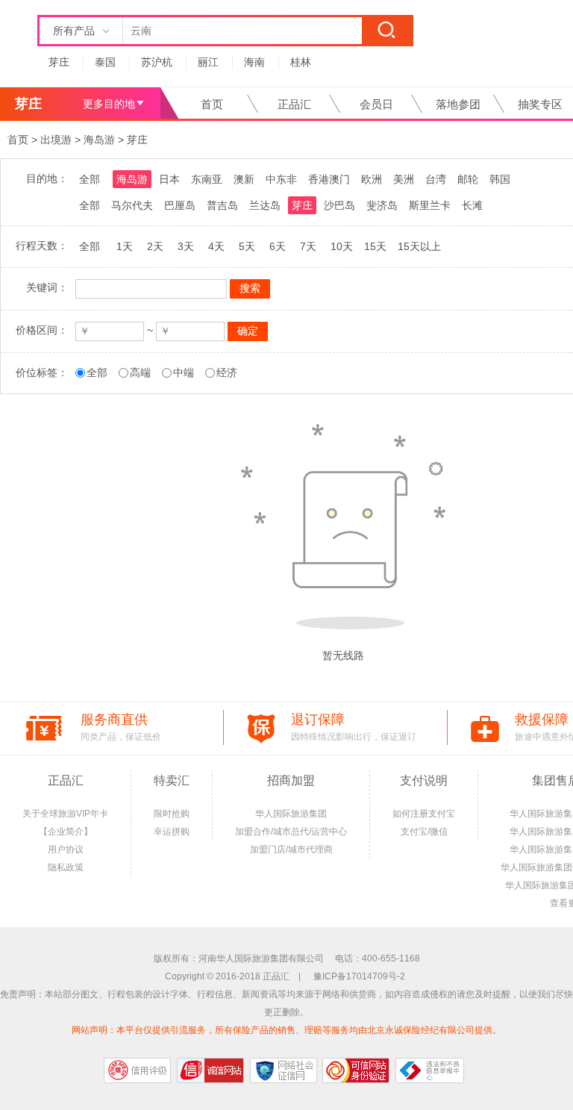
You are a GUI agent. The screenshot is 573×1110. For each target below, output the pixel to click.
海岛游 (99, 140)
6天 (277, 246)
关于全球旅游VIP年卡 (65, 813)
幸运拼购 (172, 831)
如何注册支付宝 (423, 813)
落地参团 (458, 104)
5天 (247, 246)
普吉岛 (222, 205)
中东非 (281, 179)
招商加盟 (291, 780)
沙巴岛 (339, 205)
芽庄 (58, 62)
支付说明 (424, 780)
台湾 (435, 179)
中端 (183, 372)
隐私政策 (66, 867)
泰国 (105, 62)
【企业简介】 (66, 831)
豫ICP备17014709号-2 (359, 976)
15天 (375, 246)
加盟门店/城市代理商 (291, 849)
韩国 (499, 179)
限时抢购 (172, 813)
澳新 (244, 179)
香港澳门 (329, 179)
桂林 (300, 62)
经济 (226, 372)
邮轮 (467, 179)
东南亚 (206, 179)
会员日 (376, 104)
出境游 (56, 140)
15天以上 (419, 246)
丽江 (208, 62)
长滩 (472, 205)
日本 (169, 179)
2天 (155, 246)
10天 (342, 246)
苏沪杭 (156, 62)
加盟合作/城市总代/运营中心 (291, 831)
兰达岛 (265, 205)
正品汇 (294, 104)
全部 (89, 179)
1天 (124, 246)
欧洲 (371, 179)
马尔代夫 (132, 205)
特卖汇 (172, 780)
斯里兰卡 (430, 205)
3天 (186, 246)
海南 (254, 62)
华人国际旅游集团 (291, 813)
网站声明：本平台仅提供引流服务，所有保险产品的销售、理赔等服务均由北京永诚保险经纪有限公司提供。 (286, 1030)
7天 (308, 246)
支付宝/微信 (424, 831)
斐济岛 (382, 205)
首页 (212, 104)
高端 (140, 372)
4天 (216, 246)
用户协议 (66, 849)
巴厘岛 (179, 205)
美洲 (403, 179)
